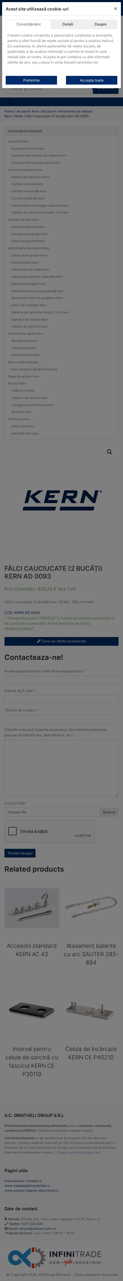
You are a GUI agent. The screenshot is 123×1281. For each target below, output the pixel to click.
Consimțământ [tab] (28, 24)
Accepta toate (92, 80)
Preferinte (31, 80)
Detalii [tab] (67, 24)
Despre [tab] (101, 24)
